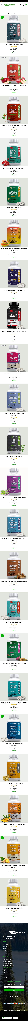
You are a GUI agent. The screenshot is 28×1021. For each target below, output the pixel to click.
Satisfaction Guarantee (8, 965)
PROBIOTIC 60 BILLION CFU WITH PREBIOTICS (14, 702)
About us (6, 970)
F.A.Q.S (5, 977)
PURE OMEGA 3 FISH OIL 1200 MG (14, 783)
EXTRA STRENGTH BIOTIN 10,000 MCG (14, 290)
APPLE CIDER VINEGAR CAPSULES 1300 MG (14, 86)
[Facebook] (10, 997)
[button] (2, 5)
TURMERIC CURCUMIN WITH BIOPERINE (14, 824)
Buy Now (14, 52)
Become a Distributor (9, 974)
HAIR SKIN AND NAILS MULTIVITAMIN (14, 374)
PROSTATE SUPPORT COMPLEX (14, 743)
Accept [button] (15, 1017)
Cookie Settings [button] (7, 1017)
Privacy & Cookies (7, 961)
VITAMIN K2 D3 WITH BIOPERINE (14, 908)
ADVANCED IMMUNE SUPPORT (14, 45)
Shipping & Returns (7, 959)
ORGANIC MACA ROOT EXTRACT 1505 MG (14, 663)
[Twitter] (15, 997)
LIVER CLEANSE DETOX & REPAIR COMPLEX (14, 497)
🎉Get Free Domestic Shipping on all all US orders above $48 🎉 (14, 1)
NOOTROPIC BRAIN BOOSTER (14, 622)
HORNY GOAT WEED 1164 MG (14, 456)
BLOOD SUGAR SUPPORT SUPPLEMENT (14, 168)
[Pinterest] (18, 997)
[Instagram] (13, 997)
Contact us (6, 972)
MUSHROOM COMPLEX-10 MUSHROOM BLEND (14, 581)
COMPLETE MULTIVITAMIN (14, 208)
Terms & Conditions (7, 963)
